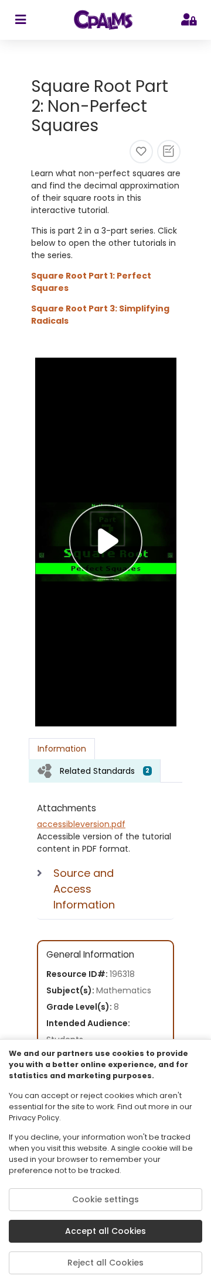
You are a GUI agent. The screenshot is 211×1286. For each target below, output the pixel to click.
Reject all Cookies (105, 1262)
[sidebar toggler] (20, 20)
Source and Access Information (84, 889)
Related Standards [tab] (104, 771)
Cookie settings (105, 1199)
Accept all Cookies (105, 1231)
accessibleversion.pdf (81, 824)
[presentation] (95, 770)
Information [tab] (62, 749)
